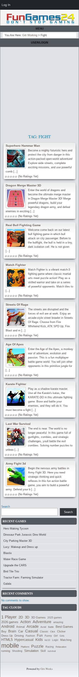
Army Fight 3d (16, 463)
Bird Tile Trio (11, 571)
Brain (12, 631)
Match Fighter (16, 265)
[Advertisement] (39, 89)
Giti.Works (46, 669)
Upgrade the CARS (15, 565)
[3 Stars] (11, 176)
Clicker (61, 631)
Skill (43, 651)
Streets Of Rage (17, 304)
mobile (10, 645)
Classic (44, 631)
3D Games (38, 617)
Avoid (43, 627)
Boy (3, 631)
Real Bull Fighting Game (23, 225)
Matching (65, 640)
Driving (19, 635)
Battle (51, 627)
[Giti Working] (40, 19)
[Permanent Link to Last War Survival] (16, 437)
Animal (20, 626)
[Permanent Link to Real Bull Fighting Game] (16, 238)
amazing (58, 622)
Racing (50, 646)
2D (21, 617)
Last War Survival (18, 423)
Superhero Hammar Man (23, 145)
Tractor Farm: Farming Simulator (23, 577)
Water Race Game (14, 559)
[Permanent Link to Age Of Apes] (16, 357)
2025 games (54, 617)
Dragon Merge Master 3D (23, 185)
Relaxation (61, 647)
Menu (40, 28)
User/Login (39, 42)
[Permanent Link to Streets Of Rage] (16, 317)
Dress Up (7, 635)
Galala (7, 583)
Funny (48, 635)
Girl (56, 635)
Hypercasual (24, 639)
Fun (40, 635)
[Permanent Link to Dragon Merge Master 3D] (16, 198)
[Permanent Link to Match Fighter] (16, 278)
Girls (62, 636)
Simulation (31, 650)
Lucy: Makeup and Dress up (20, 546)
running (5, 650)
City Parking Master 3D (17, 540)
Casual (31, 631)
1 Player (9, 617)
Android (7, 626)
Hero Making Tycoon (15, 528)
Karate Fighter (16, 384)
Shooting (17, 651)
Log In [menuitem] (6, 5)
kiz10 (47, 640)
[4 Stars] (13, 176)
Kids (39, 639)
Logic (55, 640)
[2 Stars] (8, 176)
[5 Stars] (16, 176)
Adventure (42, 622)
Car (20, 631)
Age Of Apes (15, 344)
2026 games (9, 622)
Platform (25, 647)
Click (52, 631)
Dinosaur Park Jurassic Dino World (24, 534)
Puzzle (37, 646)
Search (5, 506)
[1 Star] (6, 176)
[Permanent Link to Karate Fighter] (16, 397)
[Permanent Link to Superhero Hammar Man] (16, 158)
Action (25, 622)
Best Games (64, 626)
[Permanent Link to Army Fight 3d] (16, 476)
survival (52, 651)
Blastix (7, 553)
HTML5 (7, 639)
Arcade (33, 626)
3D (27, 617)
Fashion (30, 635)
